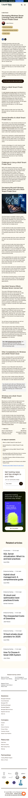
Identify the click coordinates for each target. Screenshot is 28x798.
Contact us (17, 420)
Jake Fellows (9, 23)
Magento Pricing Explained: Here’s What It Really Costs (6, 685)
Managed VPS (4, 703)
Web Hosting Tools (5, 746)
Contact (3, 722)
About (2, 725)
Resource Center (5, 744)
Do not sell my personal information (14, 795)
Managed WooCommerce (7, 709)
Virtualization (6, 550)
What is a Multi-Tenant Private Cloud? (12, 442)
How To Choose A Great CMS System (12, 653)
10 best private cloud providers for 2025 (12, 635)
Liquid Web (6, 562)
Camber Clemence (8, 603)
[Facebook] (3, 39)
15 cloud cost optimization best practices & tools (11, 598)
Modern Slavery (18, 793)
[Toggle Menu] (24, 4)
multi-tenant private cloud (10, 92)
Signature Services (5, 711)
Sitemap (3, 749)
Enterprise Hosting (7, 27)
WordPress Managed (5, 705)
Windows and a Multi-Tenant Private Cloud (13, 465)
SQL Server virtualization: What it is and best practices (13, 556)
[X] (5, 39)
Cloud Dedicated (5, 700)
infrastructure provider (14, 341)
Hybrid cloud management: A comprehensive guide (13, 577)
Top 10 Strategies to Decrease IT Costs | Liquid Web (21, 679)
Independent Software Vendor (10, 30)
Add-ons (3, 713)
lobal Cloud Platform (6, 733)
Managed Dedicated (5, 698)
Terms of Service (5, 727)
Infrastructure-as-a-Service (9, 127)
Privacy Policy (4, 729)
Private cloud (6, 33)
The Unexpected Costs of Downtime (13, 617)
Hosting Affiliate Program (6, 757)
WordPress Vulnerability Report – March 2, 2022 (21, 431)
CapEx (4, 137)
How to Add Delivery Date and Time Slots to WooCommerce (7, 431)
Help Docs (3, 742)
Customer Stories (5, 731)
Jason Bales (6, 658)
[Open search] (21, 5)
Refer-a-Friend (4, 760)
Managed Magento (5, 707)
